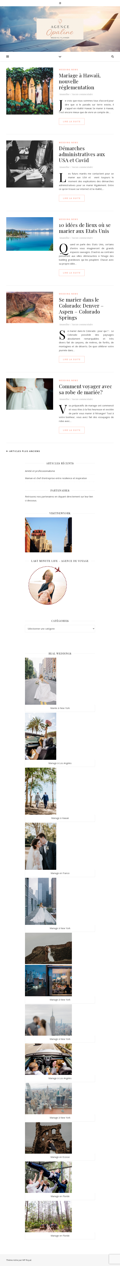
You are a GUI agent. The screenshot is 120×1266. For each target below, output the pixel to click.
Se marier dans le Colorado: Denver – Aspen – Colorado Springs (81, 308)
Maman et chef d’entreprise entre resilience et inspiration (56, 478)
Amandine (64, 94)
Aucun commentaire (82, 94)
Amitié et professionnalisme (40, 470)
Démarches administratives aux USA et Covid (82, 154)
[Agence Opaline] (60, 29)
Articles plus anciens (24, 451)
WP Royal (26, 1260)
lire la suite (71, 121)
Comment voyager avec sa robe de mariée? (85, 389)
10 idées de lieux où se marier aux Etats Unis (85, 227)
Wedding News (68, 69)
